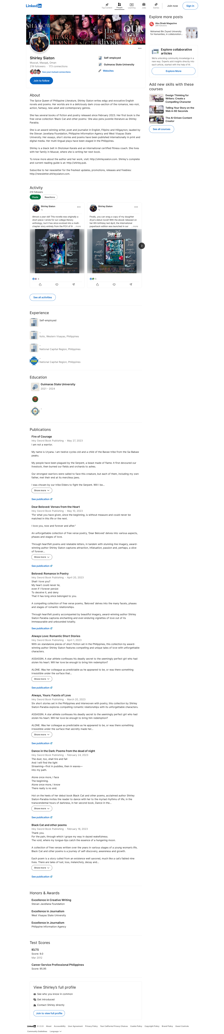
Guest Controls (182, 1026)
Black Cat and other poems (49, 825)
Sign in (190, 5)
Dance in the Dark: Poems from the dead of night (63, 751)
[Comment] (57, 285)
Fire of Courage (42, 436)
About (49, 1026)
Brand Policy (167, 1026)
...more (77, 226)
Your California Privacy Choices (114, 1026)
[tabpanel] (86, 244)
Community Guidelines (37, 1031)
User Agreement (75, 1026)
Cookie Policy (136, 1026)
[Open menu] (140, 48)
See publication (41, 499)
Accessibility (60, 1026)
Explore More (173, 71)
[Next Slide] (142, 246)
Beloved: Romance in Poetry (50, 573)
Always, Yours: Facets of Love (51, 695)
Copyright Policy (152, 1026)
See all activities (42, 297)
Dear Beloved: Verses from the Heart (56, 506)
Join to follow (41, 80)
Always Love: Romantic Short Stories (56, 636)
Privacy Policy (91, 1026)
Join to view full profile (49, 1013)
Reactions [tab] (50, 197)
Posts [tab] (35, 197)
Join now (172, 5)
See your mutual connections (56, 72)
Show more (40, 490)
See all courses (161, 129)
